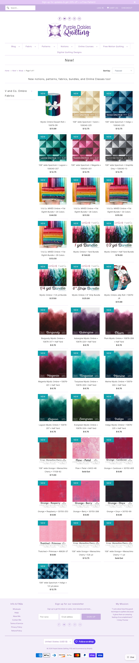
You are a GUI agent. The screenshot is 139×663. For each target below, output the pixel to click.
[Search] (8, 7)
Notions (65, 46)
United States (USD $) (56, 641)
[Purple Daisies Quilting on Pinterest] (69, 19)
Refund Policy (16, 631)
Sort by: (107, 70)
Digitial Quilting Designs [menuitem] (69, 52)
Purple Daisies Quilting (61, 648)
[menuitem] (15, 46)
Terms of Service (16, 623)
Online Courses (86, 46)
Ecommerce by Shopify (84, 648)
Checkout (126, 8)
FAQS (17, 613)
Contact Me (16, 620)
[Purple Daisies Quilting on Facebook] (59, 19)
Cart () (113, 8)
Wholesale (17, 609)
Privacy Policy (16, 627)
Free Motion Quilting (114, 46)
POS (70, 648)
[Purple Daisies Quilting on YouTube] (64, 19)
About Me (16, 616)
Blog (14, 46)
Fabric (29, 46)
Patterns (47, 46)
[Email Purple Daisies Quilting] (79, 19)
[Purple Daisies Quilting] (69, 31)
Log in (100, 8)
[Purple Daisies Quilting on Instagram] (74, 19)
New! (69, 60)
